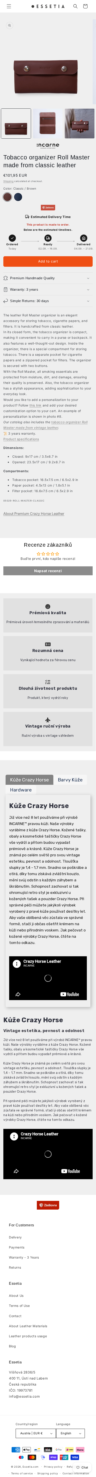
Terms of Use (19, 1306)
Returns (15, 1267)
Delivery (15, 1237)
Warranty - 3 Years (24, 1257)
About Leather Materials (28, 1326)
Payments (17, 1247)
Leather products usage (28, 1336)
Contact (15, 1316)
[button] (9, 6)
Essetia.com (31, 1466)
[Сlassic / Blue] (18, 197)
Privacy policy (53, 1466)
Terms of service (22, 1473)
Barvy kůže (70, 780)
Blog (12, 1346)
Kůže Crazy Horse (29, 780)
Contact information (76, 1473)
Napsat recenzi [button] (48, 571)
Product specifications (21, 439)
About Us (16, 1295)
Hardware (21, 790)
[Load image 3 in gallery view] (79, 123)
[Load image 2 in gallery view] (48, 123)
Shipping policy (47, 1473)
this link (35, 405)
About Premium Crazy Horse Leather (33, 513)
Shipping (8, 181)
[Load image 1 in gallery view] (16, 123)
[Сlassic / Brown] (7, 197)
